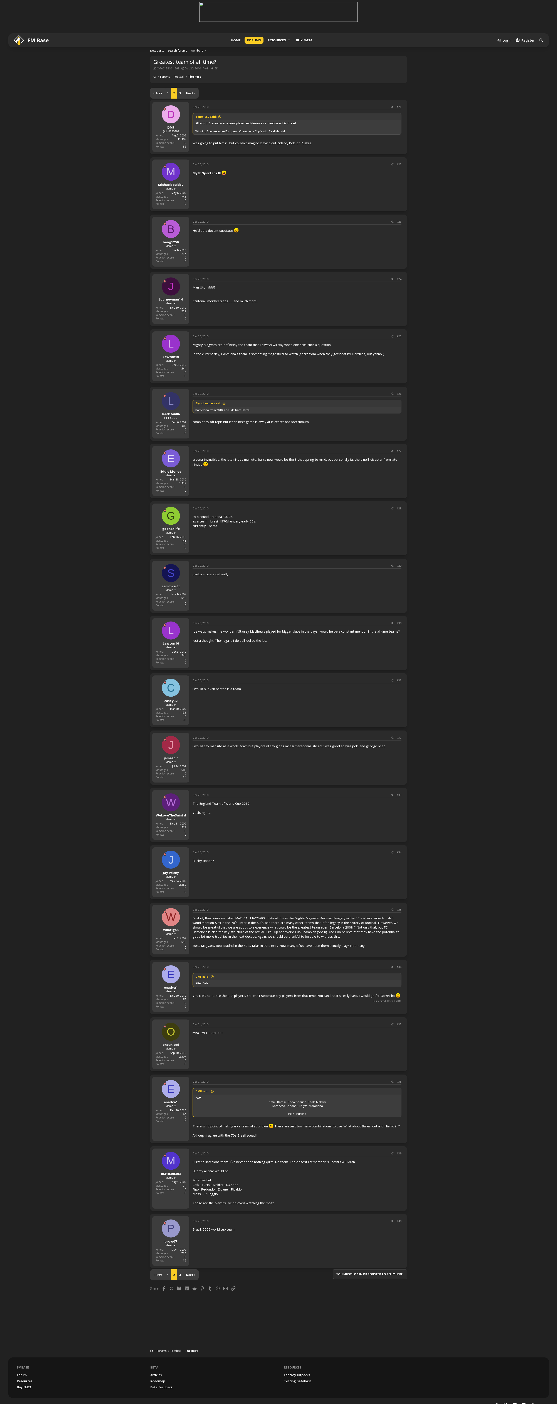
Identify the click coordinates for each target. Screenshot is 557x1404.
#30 (399, 623)
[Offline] (164, 109)
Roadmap (157, 1381)
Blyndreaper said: (208, 403)
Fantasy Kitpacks (297, 1375)
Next (189, 93)
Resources (276, 40)
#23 (399, 221)
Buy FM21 (24, 1387)
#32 (399, 737)
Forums (254, 40)
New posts (157, 50)
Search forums (177, 50)
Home (236, 40)
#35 (399, 910)
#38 (399, 1081)
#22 (399, 164)
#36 (399, 967)
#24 (399, 279)
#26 (399, 394)
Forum (22, 1375)
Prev (159, 93)
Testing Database (297, 1381)
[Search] (541, 40)
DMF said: (202, 977)
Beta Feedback (161, 1387)
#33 (399, 795)
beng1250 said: (206, 117)
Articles (156, 1375)
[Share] (392, 107)
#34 (399, 852)
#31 (399, 680)
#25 (399, 336)
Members (197, 50)
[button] (289, 40)
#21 (399, 107)
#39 (399, 1153)
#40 (399, 1221)
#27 (399, 451)
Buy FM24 (304, 40)
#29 (399, 566)
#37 (399, 1024)
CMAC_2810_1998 (168, 68)
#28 (399, 508)
